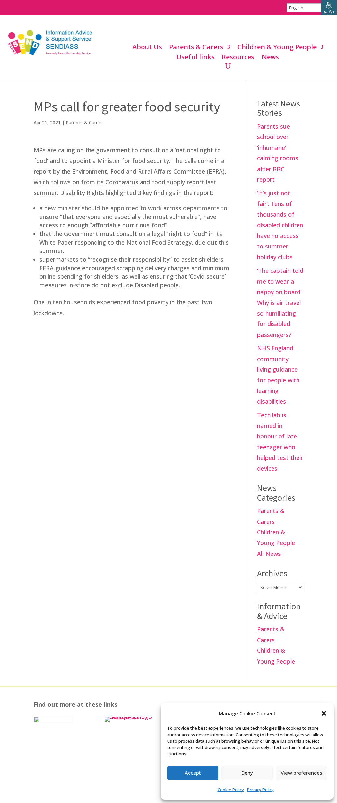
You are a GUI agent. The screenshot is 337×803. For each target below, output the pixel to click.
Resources (238, 58)
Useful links (195, 58)
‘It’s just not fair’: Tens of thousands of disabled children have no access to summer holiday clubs (280, 225)
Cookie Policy (231, 789)
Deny (247, 772)
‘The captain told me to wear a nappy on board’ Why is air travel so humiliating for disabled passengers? (280, 302)
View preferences (301, 772)
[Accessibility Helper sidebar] (329, 8)
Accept (193, 772)
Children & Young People (277, 48)
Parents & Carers (196, 48)
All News (269, 553)
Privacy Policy (260, 789)
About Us (147, 48)
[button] (324, 713)
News (270, 58)
